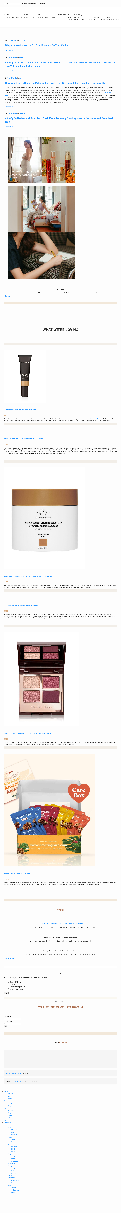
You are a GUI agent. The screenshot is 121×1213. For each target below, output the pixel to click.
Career (26, 15)
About (8, 1073)
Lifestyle (10, 1166)
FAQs (13, 1192)
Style (9, 1154)
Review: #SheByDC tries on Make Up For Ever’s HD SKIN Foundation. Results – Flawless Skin (55, 82)
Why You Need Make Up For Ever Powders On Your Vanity (36, 45)
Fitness (52, 17)
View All (14, 1187)
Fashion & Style (15, 984)
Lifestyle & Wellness (16, 989)
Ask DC (10, 1175)
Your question (8, 1021)
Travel (13, 1168)
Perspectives (61, 15)
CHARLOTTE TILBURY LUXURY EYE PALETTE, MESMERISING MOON (27, 733)
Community (78, 15)
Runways (14, 1161)
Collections (15, 1190)
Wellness (40, 17)
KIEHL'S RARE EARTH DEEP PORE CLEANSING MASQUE (23, 439)
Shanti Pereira (12, 40)
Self (38, 15)
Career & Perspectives (17, 987)
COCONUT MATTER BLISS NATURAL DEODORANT (21, 605)
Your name (7, 1016)
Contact (13, 1073)
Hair (13, 17)
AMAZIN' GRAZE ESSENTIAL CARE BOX (17, 873)
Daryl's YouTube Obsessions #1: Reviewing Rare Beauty (60, 923)
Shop (5, 1120)
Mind (46, 17)
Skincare (7, 17)
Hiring (19, 1073)
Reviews (14, 1183)
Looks (13, 1159)
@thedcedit (63, 1042)
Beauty (6, 15)
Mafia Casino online (70, 17)
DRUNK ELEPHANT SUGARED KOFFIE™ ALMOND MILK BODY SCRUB (28, 576)
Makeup (19, 17)
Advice (26, 17)
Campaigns (15, 1180)
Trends (13, 1156)
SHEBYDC (11, 1178)
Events (13, 1173)
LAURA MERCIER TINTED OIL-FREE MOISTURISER (21, 410)
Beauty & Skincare (16, 982)
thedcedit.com (19, 1081)
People (32, 17)
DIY (12, 1171)
